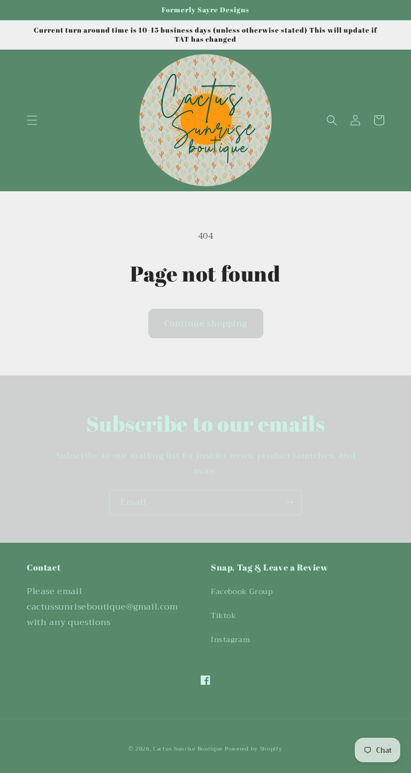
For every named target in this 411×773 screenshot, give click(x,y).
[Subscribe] (289, 502)
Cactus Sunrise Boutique (188, 748)
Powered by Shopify (254, 748)
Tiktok (224, 615)
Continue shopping (205, 324)
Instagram (230, 639)
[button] (32, 120)
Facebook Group (241, 591)
